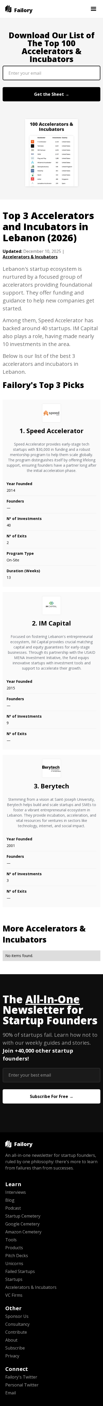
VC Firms (13, 1295)
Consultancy (17, 1324)
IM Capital (55, 623)
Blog (10, 1200)
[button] (93, 9)
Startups (13, 1279)
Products (14, 1247)
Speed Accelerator (54, 430)
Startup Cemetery (22, 1216)
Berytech (55, 786)
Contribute (16, 1332)
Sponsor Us (17, 1316)
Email (10, 1392)
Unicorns (14, 1263)
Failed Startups (20, 1271)
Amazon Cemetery (23, 1231)
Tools (11, 1239)
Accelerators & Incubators (30, 256)
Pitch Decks (16, 1255)
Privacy (12, 1355)
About (11, 1340)
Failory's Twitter (21, 1377)
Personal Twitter (22, 1385)
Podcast (13, 1208)
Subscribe (15, 1348)
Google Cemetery (22, 1224)
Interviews (15, 1192)
